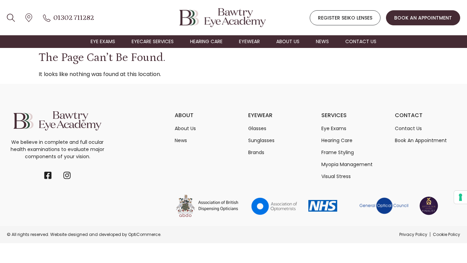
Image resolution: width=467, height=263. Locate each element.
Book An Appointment (421, 140)
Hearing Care (336, 140)
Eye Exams (333, 128)
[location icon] (11, 17)
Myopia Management (347, 164)
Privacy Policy (413, 234)
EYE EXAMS (103, 41)
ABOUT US (287, 41)
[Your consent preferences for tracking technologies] (460, 197)
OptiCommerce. (144, 234)
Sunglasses (261, 140)
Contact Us (408, 128)
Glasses (257, 128)
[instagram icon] (67, 175)
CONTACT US (360, 41)
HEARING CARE (206, 41)
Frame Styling (337, 152)
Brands (256, 152)
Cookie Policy (446, 234)
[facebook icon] (48, 175)
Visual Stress (336, 176)
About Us (185, 128)
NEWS (322, 41)
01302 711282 (73, 18)
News (181, 140)
